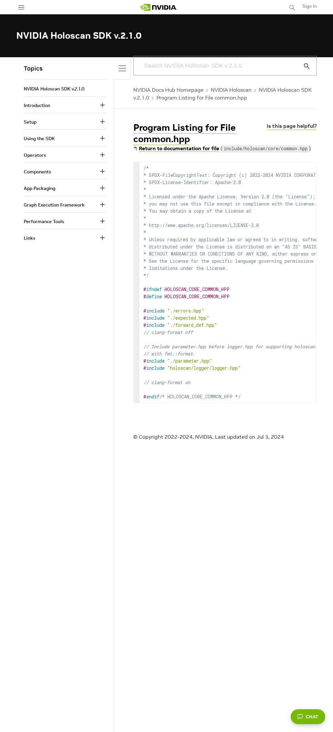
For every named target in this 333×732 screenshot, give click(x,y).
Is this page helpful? (292, 126)
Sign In (309, 6)
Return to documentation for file (179, 148)
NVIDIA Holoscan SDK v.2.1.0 (54, 89)
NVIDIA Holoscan (231, 90)
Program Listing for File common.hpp (201, 97)
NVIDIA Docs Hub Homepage (168, 90)
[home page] (158, 7)
